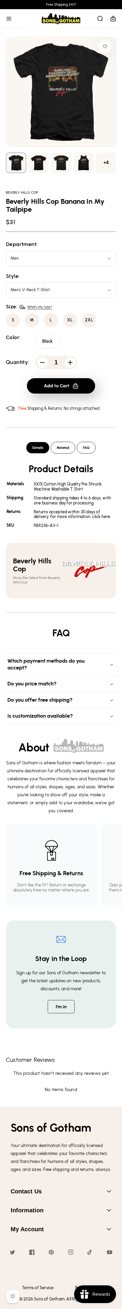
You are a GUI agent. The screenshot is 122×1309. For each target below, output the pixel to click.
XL (70, 320)
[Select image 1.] (38, 163)
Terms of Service (38, 1287)
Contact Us (26, 1191)
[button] (8, 18)
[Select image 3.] (83, 163)
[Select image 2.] (61, 163)
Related (63, 448)
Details (37, 448)
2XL (89, 320)
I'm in (61, 1006)
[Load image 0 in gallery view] (16, 163)
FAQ (86, 448)
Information (27, 1210)
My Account (27, 1229)
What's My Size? (39, 307)
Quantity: (17, 362)
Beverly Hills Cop (22, 192)
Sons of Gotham (49, 1299)
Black (47, 341)
